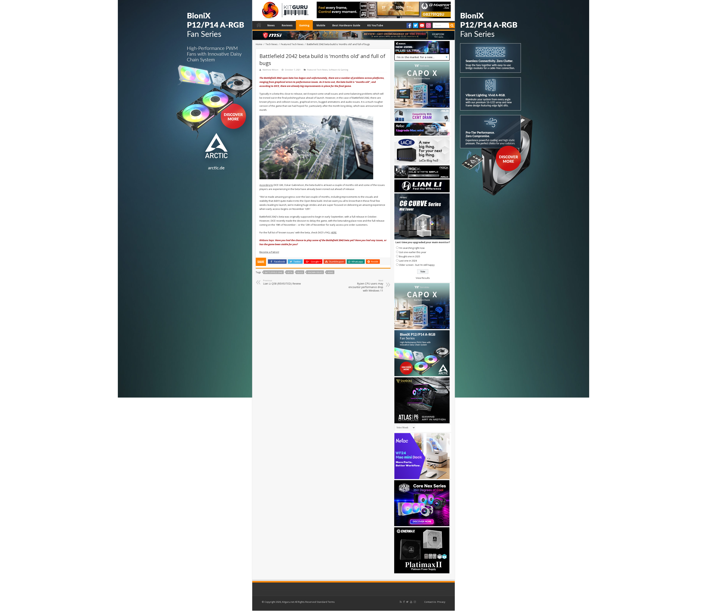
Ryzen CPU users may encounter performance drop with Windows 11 (366, 285)
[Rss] (400, 602)
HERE (334, 232)
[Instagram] (428, 25)
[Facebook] (409, 25)
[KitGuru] (284, 8)
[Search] (452, 25)
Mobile (320, 25)
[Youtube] (422, 25)
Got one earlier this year (412, 252)
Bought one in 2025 (409, 256)
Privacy (441, 602)
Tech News (271, 44)
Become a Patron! (269, 252)
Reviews (287, 25)
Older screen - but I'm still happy (417, 265)
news (330, 272)
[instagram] (414, 602)
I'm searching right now (412, 248)
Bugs (300, 272)
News (271, 25)
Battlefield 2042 (273, 272)
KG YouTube (375, 25)
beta (289, 272)
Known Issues (315, 272)
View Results (423, 278)
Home (259, 25)
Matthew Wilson (270, 69)
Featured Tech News (292, 44)
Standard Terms (326, 602)
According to (266, 185)
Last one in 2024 (408, 260)
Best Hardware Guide (346, 25)
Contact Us (430, 602)
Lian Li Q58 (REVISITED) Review (282, 282)
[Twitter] (415, 25)
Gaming (304, 25)
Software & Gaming (338, 69)
